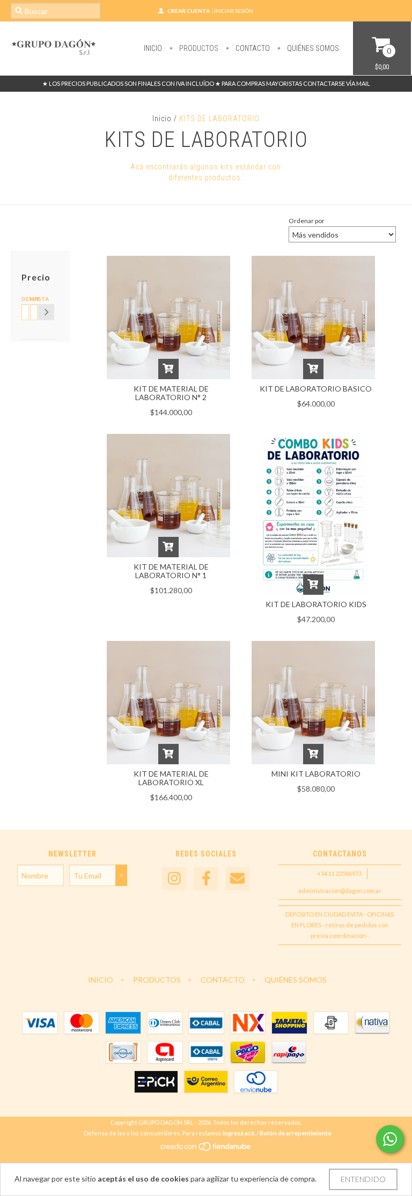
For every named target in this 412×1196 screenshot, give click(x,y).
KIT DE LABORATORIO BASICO (316, 388)
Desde (23, 299)
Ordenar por (307, 221)
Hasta (32, 299)
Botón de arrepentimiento (296, 1132)
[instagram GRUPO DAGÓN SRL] (174, 878)
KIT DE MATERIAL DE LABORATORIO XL (171, 778)
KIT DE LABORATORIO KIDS (316, 604)
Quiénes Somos (312, 48)
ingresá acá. (239, 1132)
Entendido (363, 1179)
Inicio (153, 48)
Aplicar (46, 312)
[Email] (237, 878)
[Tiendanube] (206, 1149)
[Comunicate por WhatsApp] (390, 1139)
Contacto (252, 48)
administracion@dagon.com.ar (339, 890)
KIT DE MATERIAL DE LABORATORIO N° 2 (171, 393)
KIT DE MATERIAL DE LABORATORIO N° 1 (171, 571)
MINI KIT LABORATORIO (315, 773)
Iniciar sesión (233, 11)
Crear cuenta (188, 11)
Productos (198, 48)
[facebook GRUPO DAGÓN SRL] (206, 878)
